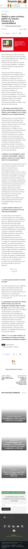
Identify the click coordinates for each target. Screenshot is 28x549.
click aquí (9, 335)
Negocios (7, 11)
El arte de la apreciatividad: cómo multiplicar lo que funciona (14, 474)
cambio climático (10, 344)
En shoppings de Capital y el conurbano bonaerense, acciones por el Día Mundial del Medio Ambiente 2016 (21, 380)
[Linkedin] (13, 526)
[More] (20, 33)
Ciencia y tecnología (14, 416)
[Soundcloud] (17, 526)
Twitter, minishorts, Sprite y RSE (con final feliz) (7, 378)
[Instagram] (9, 526)
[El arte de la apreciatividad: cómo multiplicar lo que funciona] (14, 464)
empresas (16, 346)
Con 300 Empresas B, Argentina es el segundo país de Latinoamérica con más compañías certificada (14, 445)
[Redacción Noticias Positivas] (3, 26)
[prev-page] (3, 481)
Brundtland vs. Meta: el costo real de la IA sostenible (14, 419)
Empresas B (14, 440)
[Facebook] (4, 526)
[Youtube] (14, 530)
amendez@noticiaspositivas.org (14, 536)
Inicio (3, 11)
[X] (22, 526)
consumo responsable (7, 346)
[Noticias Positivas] (14, 5)
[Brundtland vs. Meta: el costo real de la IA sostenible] (14, 409)
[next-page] (5, 481)
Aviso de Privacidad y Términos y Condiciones (12, 543)
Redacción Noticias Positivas (13, 26)
